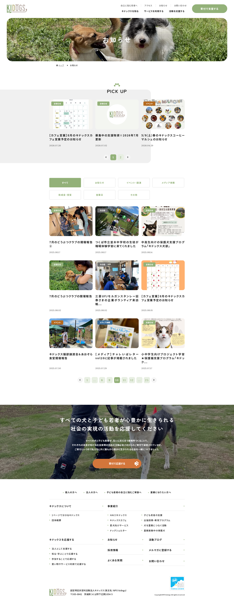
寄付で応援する (117, 463)
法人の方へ (92, 492)
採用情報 (113, 550)
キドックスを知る (130, 11)
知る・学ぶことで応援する (65, 553)
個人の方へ (71, 492)
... (94, 380)
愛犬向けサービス (119, 525)
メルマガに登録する (160, 550)
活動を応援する (177, 11)
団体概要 (56, 520)
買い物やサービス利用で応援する (69, 564)
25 (147, 380)
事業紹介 (113, 506)
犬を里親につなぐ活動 (155, 525)
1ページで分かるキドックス (66, 515)
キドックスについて (60, 506)
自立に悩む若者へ (129, 5)
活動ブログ (155, 539)
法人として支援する (62, 548)
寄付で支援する (210, 8)
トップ (61, 65)
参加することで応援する (64, 558)
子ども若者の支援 (153, 515)
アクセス (148, 5)
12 (132, 380)
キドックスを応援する (61, 539)
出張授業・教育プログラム (157, 520)
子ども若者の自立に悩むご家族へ (124, 492)
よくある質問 (115, 560)
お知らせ (163, 5)
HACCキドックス (118, 515)
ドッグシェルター (118, 530)
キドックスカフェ (118, 520)
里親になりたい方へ (160, 492)
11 (124, 380)
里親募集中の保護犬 (154, 530)
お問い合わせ (180, 5)
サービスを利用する (154, 11)
